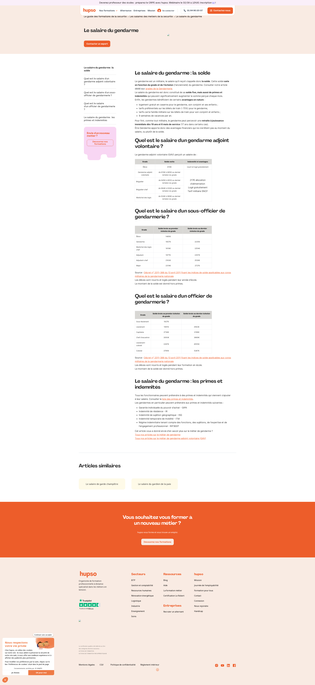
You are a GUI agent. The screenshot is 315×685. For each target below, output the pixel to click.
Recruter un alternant (173, 611)
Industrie (135, 606)
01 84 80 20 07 (195, 10)
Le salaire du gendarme (189, 16)
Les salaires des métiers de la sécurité (151, 16)
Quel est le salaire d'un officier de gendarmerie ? (99, 106)
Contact (197, 595)
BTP (133, 580)
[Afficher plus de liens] (157, 669)
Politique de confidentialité (122, 664)
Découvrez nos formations (100, 142)
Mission (198, 580)
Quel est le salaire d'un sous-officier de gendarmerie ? (100, 94)
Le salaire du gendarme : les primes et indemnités (99, 119)
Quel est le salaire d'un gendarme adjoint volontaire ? (99, 81)
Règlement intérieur (149, 664)
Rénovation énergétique (142, 595)
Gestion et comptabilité (142, 585)
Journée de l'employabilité (206, 585)
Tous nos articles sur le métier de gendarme (157, 434)
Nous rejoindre (201, 606)
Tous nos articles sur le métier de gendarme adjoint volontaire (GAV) (170, 438)
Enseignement (138, 611)
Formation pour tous (203, 590)
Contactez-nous (221, 10)
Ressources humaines (141, 590)
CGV (101, 664)
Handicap (198, 611)
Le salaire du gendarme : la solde (99, 69)
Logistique (136, 600)
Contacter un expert (97, 44)
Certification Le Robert (173, 595)
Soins (133, 616)
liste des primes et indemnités (177, 399)
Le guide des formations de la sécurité (105, 16)
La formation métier (172, 590)
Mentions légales (87, 664)
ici (213, 2)
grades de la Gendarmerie (158, 88)
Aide (165, 585)
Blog (165, 580)
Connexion (199, 600)
